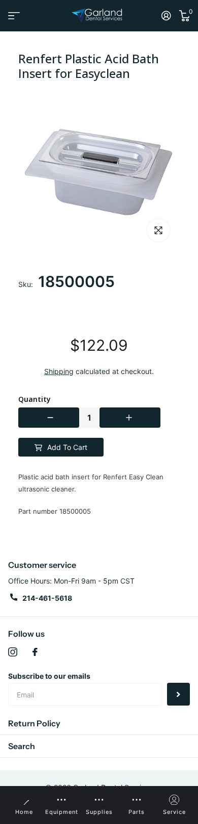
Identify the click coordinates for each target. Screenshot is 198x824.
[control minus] (48, 417)
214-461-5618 (47, 598)
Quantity (34, 399)
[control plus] (130, 417)
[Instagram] (12, 651)
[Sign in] (166, 16)
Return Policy (34, 723)
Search (21, 746)
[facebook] (35, 651)
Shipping (59, 371)
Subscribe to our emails (49, 676)
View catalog (14, 16)
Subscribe (178, 694)
